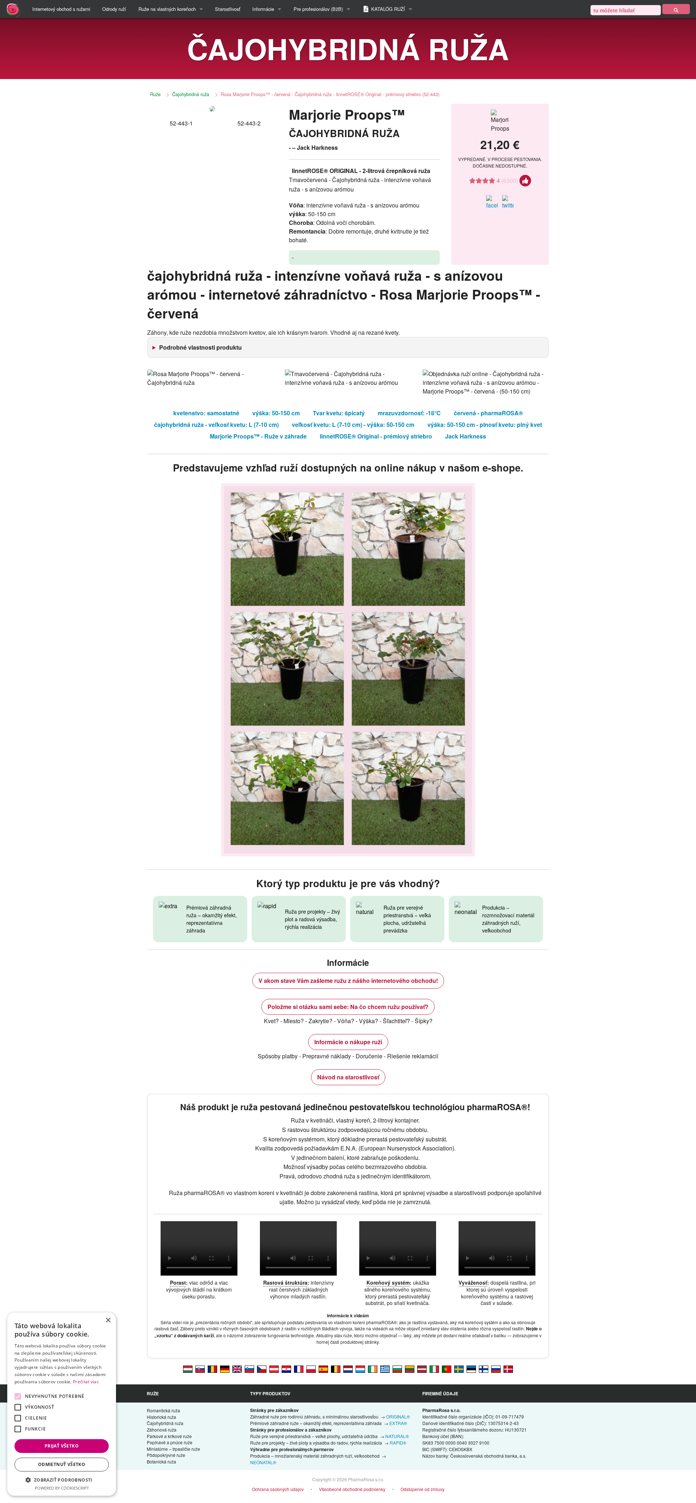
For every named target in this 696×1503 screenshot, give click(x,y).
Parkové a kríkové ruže (169, 1436)
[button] (61, 1479)
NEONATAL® (263, 1462)
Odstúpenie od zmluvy (422, 1489)
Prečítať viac (86, 1382)
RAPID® (398, 1443)
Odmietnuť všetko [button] (61, 1464)
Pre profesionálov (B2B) (318, 8)
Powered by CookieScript (62, 1488)
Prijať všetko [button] (62, 1446)
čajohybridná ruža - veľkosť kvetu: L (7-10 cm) (216, 424)
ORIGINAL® (398, 1416)
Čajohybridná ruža (190, 94)
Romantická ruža (163, 1410)
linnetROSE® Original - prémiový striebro (376, 436)
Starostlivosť (227, 8)
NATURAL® (397, 1436)
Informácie (263, 8)
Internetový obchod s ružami (61, 8)
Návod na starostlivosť (348, 1077)
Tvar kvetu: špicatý (339, 413)
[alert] (61, 1404)
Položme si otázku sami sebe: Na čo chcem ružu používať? (348, 1006)
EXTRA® (398, 1423)
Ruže (155, 94)
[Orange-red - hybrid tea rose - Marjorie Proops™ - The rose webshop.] (237, 1368)
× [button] (108, 1320)
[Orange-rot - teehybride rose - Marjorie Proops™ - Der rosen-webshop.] (224, 1368)
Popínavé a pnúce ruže (169, 1442)
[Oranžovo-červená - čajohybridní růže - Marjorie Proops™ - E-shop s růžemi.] (261, 1368)
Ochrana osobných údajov (278, 1489)
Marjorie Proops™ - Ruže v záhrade (258, 436)
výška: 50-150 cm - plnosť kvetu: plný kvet (484, 424)
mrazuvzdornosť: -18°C (409, 413)
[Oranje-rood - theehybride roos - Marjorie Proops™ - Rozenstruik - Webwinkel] (348, 1368)
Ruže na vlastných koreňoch (167, 8)
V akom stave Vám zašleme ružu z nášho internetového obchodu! (348, 980)
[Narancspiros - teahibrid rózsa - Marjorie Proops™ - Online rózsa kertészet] (187, 1368)
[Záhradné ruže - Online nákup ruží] (676, 9)
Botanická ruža (161, 1461)
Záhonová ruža (162, 1429)
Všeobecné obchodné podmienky (352, 1489)
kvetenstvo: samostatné (206, 413)
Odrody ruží (114, 8)
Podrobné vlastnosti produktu (200, 347)
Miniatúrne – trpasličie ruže (173, 1449)
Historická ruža (161, 1417)
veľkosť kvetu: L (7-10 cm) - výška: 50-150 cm (353, 424)
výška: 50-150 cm (276, 413)
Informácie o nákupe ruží (348, 1042)
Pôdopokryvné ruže (166, 1455)
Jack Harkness (465, 436)
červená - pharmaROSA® (488, 413)
